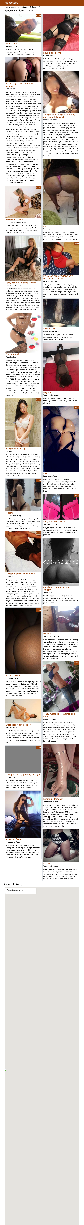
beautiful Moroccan (53, 799)
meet (45, 226)
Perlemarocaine (13, 354)
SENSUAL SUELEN (15, 219)
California (33, 7)
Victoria (10, 513)
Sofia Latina (49, 328)
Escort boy (11, 43)
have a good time (52, 53)
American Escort (14, 839)
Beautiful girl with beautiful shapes (19, 84)
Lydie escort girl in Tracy (18, 724)
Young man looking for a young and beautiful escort (59, 115)
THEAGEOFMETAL (11, 3)
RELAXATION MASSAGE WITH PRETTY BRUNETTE (58, 277)
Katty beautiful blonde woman (21, 282)
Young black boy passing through (23, 774)
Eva (45, 473)
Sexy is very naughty (54, 521)
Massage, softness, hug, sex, (20, 573)
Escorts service (10, 7)
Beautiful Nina (13, 675)
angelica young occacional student (56, 588)
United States (23, 7)
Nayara (47, 392)
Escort (46, 863)
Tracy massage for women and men (59, 715)
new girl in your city (16, 448)
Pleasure (47, 633)
